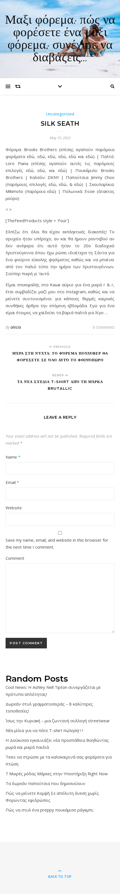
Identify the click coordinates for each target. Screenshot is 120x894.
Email (12, 482)
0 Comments (103, 327)
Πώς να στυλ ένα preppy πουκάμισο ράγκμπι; (50, 810)
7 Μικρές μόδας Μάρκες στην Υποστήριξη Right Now (57, 773)
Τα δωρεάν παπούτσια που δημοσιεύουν (45, 783)
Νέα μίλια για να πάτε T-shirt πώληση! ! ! (44, 730)
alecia (16, 327)
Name (13, 457)
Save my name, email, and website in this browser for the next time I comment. (57, 543)
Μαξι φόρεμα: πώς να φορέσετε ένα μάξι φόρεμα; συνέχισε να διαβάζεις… (60, 39)
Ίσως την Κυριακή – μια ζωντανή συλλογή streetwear (58, 720)
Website (14, 507)
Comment (15, 558)
